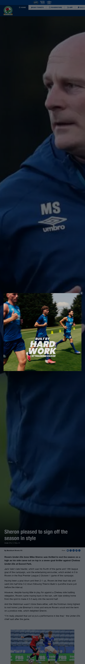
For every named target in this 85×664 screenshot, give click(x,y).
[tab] (81, 293)
